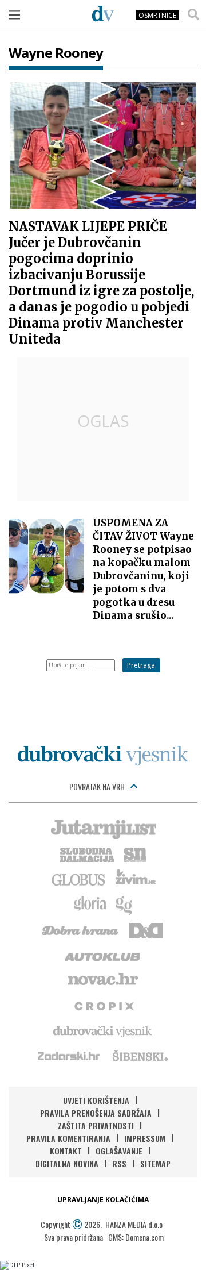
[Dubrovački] (103, 13)
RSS (119, 1163)
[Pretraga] (193, 14)
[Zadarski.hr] (69, 1055)
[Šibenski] (139, 1055)
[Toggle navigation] (14, 14)
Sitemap (155, 1163)
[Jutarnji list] (103, 828)
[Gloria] (89, 903)
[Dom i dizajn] (146, 929)
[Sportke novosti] (135, 853)
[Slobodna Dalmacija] (86, 853)
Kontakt (66, 1151)
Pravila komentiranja (68, 1138)
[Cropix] (103, 1005)
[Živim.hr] (135, 878)
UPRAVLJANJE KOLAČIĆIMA (103, 1199)
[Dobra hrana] (81, 929)
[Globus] (79, 878)
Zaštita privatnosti (96, 1125)
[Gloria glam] (124, 903)
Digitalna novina (66, 1163)
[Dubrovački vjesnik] (103, 1030)
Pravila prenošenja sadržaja (96, 1113)
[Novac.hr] (103, 979)
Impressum (144, 1138)
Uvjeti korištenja (96, 1100)
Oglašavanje (119, 1151)
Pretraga (141, 665)
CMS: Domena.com (136, 1237)
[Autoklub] (103, 954)
